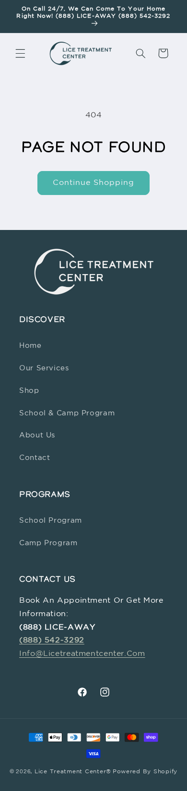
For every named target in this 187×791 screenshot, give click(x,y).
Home (30, 346)
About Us (37, 435)
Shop (29, 391)
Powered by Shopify (145, 771)
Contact (34, 458)
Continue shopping (94, 183)
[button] (20, 53)
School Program (50, 520)
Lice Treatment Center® (73, 771)
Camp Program (48, 543)
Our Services (44, 368)
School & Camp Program (67, 413)
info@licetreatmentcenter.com (82, 654)
